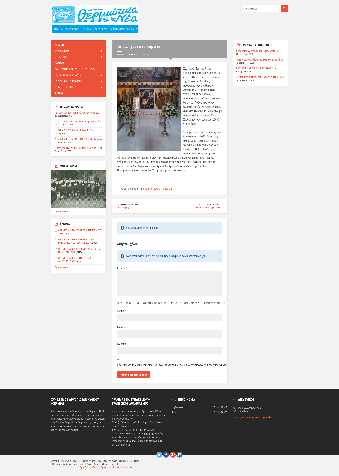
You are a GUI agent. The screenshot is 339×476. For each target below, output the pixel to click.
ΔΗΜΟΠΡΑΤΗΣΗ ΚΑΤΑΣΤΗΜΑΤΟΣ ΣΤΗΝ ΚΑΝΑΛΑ (79, 139)
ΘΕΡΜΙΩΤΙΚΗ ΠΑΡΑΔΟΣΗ (69, 75)
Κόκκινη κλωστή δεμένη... (209, 207)
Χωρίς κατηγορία (151, 188)
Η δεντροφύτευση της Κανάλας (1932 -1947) (77, 147)
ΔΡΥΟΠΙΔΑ (61, 56)
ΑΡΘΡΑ (131, 54)
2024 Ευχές (123, 207)
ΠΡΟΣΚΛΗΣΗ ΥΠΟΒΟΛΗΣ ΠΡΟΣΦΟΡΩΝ (73, 130)
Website (121, 344)
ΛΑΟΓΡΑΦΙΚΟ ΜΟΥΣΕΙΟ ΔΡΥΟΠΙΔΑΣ (75, 69)
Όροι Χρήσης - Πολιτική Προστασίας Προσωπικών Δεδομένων (107, 467)
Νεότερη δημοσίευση (128, 205)
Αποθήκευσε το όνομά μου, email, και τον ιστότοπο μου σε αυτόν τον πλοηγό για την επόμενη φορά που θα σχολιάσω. (169, 365)
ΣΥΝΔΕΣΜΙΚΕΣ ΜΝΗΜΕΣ (69, 81)
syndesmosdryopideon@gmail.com (257, 417)
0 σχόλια (167, 188)
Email (121, 327)
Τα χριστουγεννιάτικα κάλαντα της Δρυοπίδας (78, 121)
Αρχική (120, 54)
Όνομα (121, 311)
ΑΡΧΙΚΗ (59, 44)
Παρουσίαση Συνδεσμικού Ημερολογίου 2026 (78, 112)
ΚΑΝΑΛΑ (59, 63)
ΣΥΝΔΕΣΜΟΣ (62, 50)
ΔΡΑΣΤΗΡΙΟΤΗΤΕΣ (65, 87)
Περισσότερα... (63, 211)
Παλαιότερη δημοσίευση (210, 205)
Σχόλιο (122, 268)
